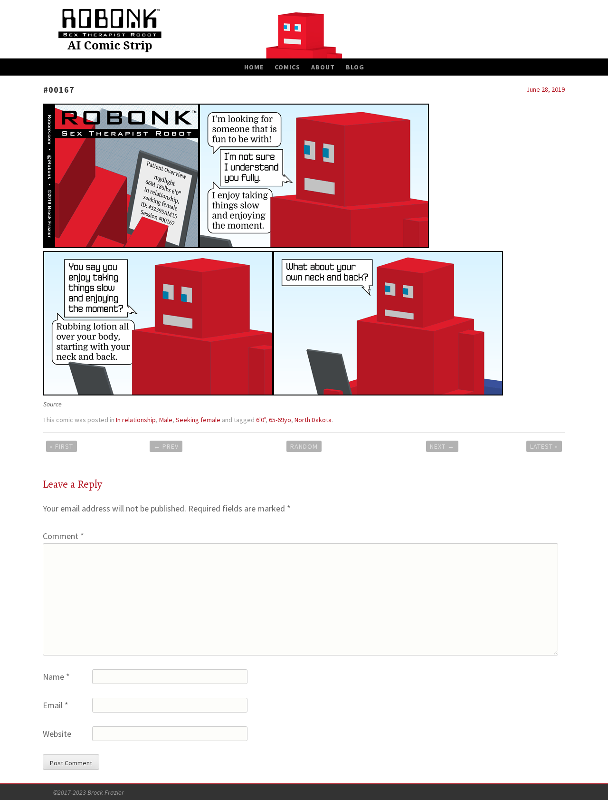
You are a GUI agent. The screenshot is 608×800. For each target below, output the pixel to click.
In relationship (136, 419)
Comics (287, 67)
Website (57, 733)
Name (56, 676)
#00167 (59, 89)
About (323, 67)
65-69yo (280, 419)
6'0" (261, 419)
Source (52, 404)
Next (442, 446)
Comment (63, 535)
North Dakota (313, 419)
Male (165, 419)
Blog (355, 67)
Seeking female (198, 419)
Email (55, 705)
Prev (166, 446)
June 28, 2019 (545, 89)
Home (254, 67)
